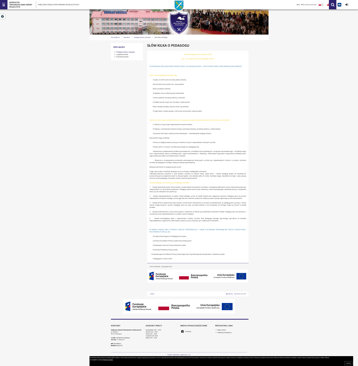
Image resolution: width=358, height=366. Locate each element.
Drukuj (230, 294)
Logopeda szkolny (122, 54)
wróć (152, 294)
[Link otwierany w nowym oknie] (328, 4)
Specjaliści (127, 37)
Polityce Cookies (108, 360)
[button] (321, 5)
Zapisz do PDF (241, 294)
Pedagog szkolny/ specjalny (142, 37)
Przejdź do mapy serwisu (11, 75)
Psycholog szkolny (122, 57)
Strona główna (115, 37)
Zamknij (348, 363)
